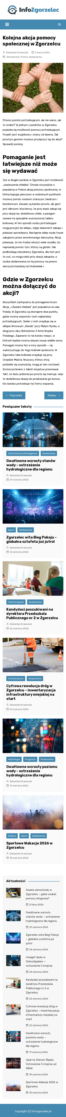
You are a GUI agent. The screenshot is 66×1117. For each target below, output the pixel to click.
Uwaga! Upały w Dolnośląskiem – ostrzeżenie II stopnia (39, 961)
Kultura (12, 836)
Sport (11, 530)
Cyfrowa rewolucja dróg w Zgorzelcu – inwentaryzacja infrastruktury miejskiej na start (31, 692)
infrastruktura (15, 678)
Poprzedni (16, 395)
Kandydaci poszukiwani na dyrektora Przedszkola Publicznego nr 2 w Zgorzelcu (32, 613)
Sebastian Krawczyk (17, 52)
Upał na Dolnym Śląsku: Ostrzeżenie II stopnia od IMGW (41, 1064)
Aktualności (13, 57)
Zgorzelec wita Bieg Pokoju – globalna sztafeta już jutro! (31, 539)
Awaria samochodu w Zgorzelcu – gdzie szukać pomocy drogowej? (41, 894)
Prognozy (30, 759)
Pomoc (24, 57)
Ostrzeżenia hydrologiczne (22, 453)
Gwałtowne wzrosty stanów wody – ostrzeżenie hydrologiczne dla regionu (30, 465)
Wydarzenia (35, 57)
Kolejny (52, 395)
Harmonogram (16, 602)
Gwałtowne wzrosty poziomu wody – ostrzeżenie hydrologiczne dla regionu (31, 771)
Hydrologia (14, 759)
